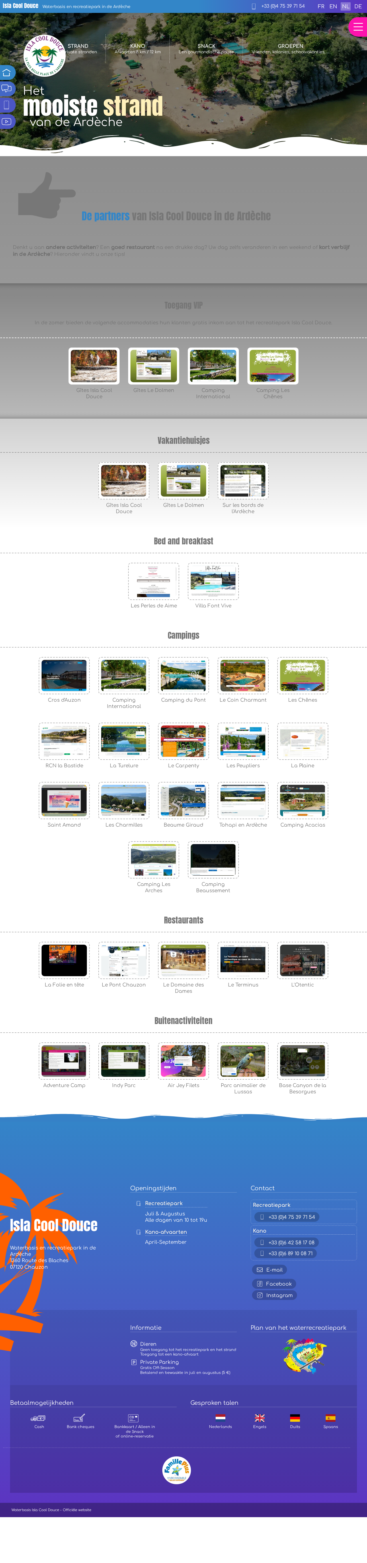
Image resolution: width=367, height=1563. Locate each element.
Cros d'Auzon (64, 700)
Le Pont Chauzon (124, 985)
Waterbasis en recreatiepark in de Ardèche (66, 7)
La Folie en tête (64, 985)
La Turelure (124, 765)
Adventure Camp (64, 1085)
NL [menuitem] (346, 6)
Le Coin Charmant (243, 700)
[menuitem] (321, 6)
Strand (78, 49)
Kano (138, 49)
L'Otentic (302, 985)
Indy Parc (124, 1085)
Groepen (290, 49)
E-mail (274, 1270)
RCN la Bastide (64, 765)
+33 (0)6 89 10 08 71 (291, 1253)
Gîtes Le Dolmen (153, 390)
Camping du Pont (183, 700)
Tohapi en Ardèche (243, 825)
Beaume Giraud (183, 825)
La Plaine (302, 765)
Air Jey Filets (183, 1085)
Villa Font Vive (213, 606)
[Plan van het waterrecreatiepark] (304, 1339)
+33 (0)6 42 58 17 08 (292, 1243)
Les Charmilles (124, 825)
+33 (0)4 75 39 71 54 (282, 6)
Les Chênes (302, 700)
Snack (206, 49)
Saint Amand (64, 825)
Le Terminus (243, 985)
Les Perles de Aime (154, 606)
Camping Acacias (302, 825)
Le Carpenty (183, 765)
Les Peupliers (243, 765)
